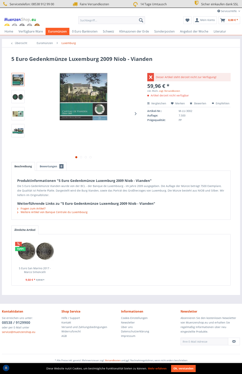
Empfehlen (222, 103)
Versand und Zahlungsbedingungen (84, 327)
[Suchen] (141, 20)
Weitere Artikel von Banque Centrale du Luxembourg (54, 212)
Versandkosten (113, 360)
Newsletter (128, 322)
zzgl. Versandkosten (169, 90)
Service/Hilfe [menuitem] (228, 11)
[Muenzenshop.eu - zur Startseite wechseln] (22, 21)
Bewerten (200, 103)
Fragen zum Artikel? (33, 208)
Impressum (128, 336)
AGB (64, 336)
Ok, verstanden (183, 368)
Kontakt (66, 322)
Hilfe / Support (70, 318)
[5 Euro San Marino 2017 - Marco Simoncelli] (35, 251)
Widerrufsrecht (71, 331)
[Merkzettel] (187, 20)
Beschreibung (23, 166)
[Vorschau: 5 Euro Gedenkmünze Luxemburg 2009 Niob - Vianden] (18, 79)
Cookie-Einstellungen (134, 318)
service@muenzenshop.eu (18, 332)
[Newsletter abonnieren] (234, 341)
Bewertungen (51, 166)
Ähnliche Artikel (24, 230)
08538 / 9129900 (16, 322)
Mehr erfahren (157, 368)
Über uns (127, 327)
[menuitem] (111, 20)
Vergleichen (158, 103)
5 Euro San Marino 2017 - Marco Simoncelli (35, 270)
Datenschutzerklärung (135, 331)
